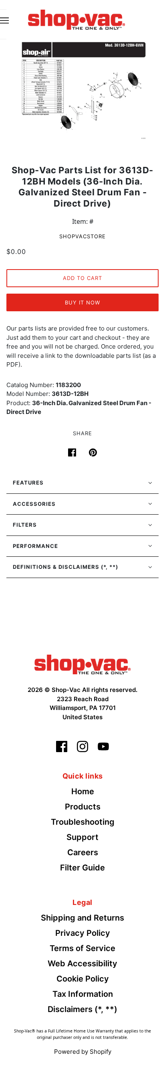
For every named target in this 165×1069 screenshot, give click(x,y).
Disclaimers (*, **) (82, 1009)
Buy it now (82, 302)
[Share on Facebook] (72, 452)
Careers (82, 852)
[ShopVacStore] (82, 663)
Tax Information (82, 994)
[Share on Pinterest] (92, 452)
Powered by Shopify (82, 1051)
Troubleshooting (83, 822)
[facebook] (61, 746)
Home (82, 791)
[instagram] (82, 746)
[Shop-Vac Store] (76, 18)
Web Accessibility (82, 963)
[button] (82, 483)
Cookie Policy (82, 979)
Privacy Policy (82, 933)
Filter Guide (82, 867)
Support (82, 837)
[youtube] (103, 746)
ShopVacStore (82, 236)
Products (83, 806)
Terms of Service (82, 948)
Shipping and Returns (82, 918)
